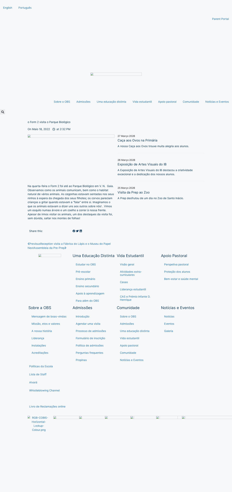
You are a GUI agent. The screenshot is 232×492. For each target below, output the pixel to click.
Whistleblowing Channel (44, 390)
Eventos (169, 323)
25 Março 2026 (126, 188)
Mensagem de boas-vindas (49, 316)
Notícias (169, 316)
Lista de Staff (37, 374)
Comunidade (191, 101)
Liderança (38, 338)
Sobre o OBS (62, 101)
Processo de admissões (91, 331)
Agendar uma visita (88, 323)
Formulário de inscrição (90, 338)
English (7, 7)
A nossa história (42, 331)
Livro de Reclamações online (47, 406)
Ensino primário (85, 279)
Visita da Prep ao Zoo (134, 192)
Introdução (82, 316)
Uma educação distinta (111, 101)
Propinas (81, 360)
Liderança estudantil (133, 289)
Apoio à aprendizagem (90, 293)
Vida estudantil (142, 101)
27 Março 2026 (126, 136)
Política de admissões (90, 345)
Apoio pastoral (167, 101)
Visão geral (127, 264)
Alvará (33, 382)
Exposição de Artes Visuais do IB (142, 164)
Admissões (83, 101)
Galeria (168, 331)
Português (25, 7)
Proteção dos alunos (177, 271)
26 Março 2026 (126, 160)
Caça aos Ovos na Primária (137, 140)
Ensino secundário (87, 286)
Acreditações (40, 352)
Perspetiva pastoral (176, 264)
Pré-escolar (83, 271)
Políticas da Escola (41, 366)
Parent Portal (220, 18)
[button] (2, 111)
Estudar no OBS (86, 264)
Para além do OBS (87, 300)
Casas (124, 282)
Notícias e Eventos (217, 101)
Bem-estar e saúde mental (181, 279)
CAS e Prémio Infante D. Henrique (135, 298)
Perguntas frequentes (89, 352)
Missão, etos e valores (46, 323)
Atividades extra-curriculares (131, 273)
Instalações (39, 345)
